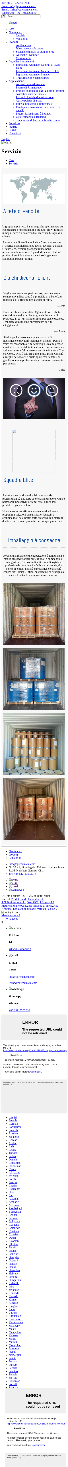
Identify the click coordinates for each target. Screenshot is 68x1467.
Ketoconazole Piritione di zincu (34, 905)
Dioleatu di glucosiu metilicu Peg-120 (34, 908)
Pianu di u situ (36, 899)
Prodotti (13, 41)
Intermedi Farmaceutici (29, 87)
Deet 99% (32, 902)
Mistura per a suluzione (29, 48)
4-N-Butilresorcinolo (13, 902)
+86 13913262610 (19, 1010)
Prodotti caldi (18, 899)
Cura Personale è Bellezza (31, 116)
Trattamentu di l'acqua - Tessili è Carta (38, 120)
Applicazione (16, 81)
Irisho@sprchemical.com (23, 982)
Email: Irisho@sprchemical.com (19, 9)
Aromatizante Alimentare (30, 84)
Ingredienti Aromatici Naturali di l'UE (37, 71)
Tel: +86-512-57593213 (15, 3)
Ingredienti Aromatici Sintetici (33, 74)
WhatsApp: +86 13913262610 (18, 12)
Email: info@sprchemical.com (18, 6)
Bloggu (13, 129)
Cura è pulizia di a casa (29, 100)
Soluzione (14, 123)
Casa (11, 28)
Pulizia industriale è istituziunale (34, 103)
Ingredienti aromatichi (21, 61)
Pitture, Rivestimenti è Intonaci (33, 113)
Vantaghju (22, 38)
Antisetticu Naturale (27, 54)
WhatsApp (12, 918)
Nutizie (13, 126)
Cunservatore (23, 58)
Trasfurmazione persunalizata (32, 77)
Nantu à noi (15, 32)
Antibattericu (23, 45)
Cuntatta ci (15, 133)
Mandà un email (10, 915)
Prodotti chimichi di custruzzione (34, 97)
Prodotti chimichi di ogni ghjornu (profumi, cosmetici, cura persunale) (40, 92)
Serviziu (20, 35)
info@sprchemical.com (22, 864)
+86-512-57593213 (20, 949)
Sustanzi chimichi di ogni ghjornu (35, 51)
